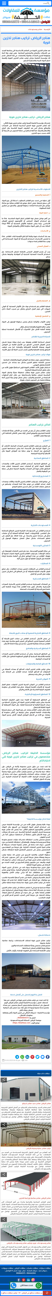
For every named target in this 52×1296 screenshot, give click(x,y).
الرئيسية (47, 29)
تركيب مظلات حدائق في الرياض (28, 1293)
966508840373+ (23, 1018)
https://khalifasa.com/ (21, 1023)
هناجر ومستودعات (35, 29)
